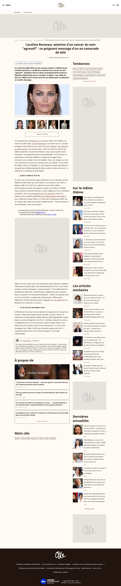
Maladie (52, 438)
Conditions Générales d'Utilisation (28, 564)
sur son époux (57, 300)
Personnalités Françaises (29, 438)
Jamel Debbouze (90, 75)
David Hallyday (78, 75)
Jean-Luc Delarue (78, 69)
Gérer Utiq (96, 568)
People (17, 438)
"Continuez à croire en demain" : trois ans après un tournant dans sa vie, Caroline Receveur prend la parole (95, 243)
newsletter (117, 5)
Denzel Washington (93, 72)
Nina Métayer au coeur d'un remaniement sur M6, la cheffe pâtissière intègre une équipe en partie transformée (95, 444)
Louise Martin (26, 341)
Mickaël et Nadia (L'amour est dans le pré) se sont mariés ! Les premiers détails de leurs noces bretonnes (94, 458)
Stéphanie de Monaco (80, 78)
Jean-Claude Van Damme (94, 69)
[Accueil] (61, 5)
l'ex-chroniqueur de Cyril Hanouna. (41, 193)
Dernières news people (26, 40)
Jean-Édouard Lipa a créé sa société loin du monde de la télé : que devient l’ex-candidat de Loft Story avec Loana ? (95, 272)
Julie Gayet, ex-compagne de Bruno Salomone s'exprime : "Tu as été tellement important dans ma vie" (94, 201)
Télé (46, 438)
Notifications (86, 568)
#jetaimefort (40, 212)
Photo (41, 438)
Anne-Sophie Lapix (79, 72)
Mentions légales (64, 564)
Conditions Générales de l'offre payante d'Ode (63, 568)
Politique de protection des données (32, 568)
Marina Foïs (101, 75)
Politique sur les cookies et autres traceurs (88, 564)
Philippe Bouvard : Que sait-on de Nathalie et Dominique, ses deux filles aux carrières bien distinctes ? (94, 483)
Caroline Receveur (38, 40)
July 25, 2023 (52, 214)
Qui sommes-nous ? (49, 564)
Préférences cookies (60, 572)
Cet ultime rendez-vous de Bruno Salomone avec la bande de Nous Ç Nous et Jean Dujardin (95, 369)
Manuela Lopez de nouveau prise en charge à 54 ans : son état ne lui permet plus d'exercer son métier (94, 299)
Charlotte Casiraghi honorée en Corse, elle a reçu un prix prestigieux (95, 470)
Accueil (16, 40)
